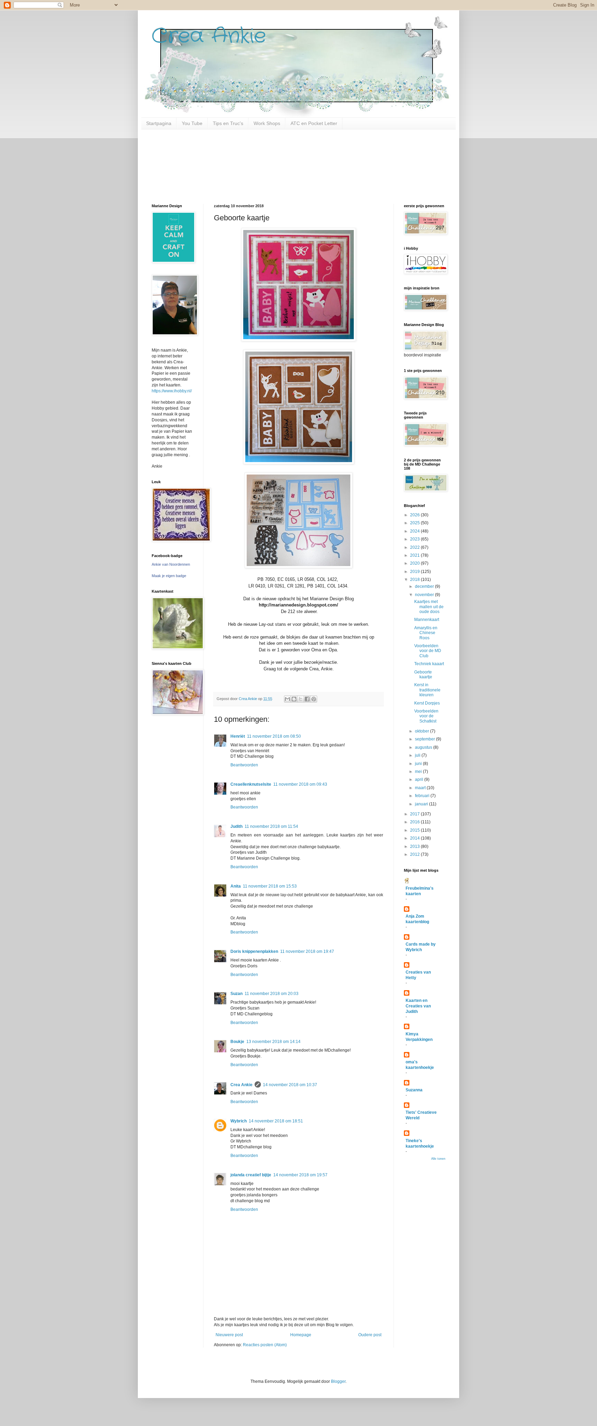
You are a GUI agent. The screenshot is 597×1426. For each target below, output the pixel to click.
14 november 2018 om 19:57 (300, 1175)
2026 (415, 515)
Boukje (237, 1041)
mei (419, 771)
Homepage (300, 1334)
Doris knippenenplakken (254, 951)
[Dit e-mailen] (287, 699)
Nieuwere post (229, 1334)
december (425, 586)
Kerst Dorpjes (427, 703)
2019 (415, 571)
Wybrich (238, 1121)
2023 (415, 539)
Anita (235, 886)
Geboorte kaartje (423, 674)
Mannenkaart (426, 619)
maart (421, 787)
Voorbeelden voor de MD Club (427, 650)
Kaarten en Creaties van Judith (418, 1006)
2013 (415, 846)
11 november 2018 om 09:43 (300, 784)
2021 (415, 555)
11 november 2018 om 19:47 (307, 951)
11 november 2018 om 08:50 (274, 736)
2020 (415, 563)
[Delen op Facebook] (307, 699)
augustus (424, 747)
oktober (422, 731)
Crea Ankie (209, 36)
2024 (415, 531)
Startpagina (158, 123)
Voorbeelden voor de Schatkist (426, 716)
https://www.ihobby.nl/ (172, 391)
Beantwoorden (244, 765)
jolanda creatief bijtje (250, 1175)
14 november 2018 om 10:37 (290, 1084)
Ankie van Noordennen (171, 564)
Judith (236, 826)
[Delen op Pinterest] (313, 699)
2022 (415, 547)
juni (419, 763)
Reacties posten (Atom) (265, 1344)
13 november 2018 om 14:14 (273, 1041)
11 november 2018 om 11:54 (271, 826)
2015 (415, 830)
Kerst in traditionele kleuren (427, 689)
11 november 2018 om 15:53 (270, 886)
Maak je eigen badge (169, 576)
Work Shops (267, 123)
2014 (415, 838)
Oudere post (369, 1334)
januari (422, 804)
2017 (415, 814)
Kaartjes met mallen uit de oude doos (429, 606)
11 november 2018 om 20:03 (271, 993)
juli (418, 755)
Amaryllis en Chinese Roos (425, 632)
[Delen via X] (300, 699)
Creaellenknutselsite (250, 784)
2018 (415, 579)
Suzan (236, 993)
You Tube (192, 123)
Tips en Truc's (228, 123)
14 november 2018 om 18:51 (276, 1121)
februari (422, 795)
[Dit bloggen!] (294, 699)
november (425, 594)
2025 (415, 522)
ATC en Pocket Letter (314, 123)
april (419, 779)
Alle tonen (438, 1158)
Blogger (338, 1381)
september (425, 739)
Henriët (237, 736)
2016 (415, 822)
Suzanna (414, 1090)
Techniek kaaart (429, 663)
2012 (415, 854)
